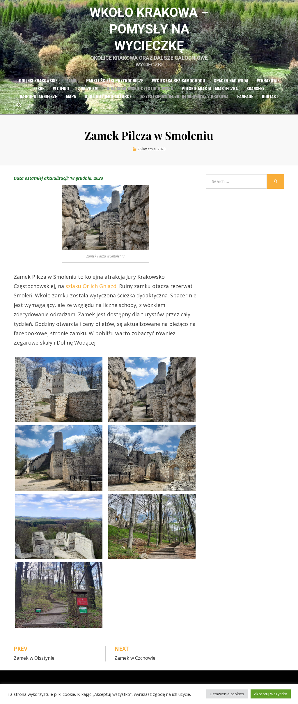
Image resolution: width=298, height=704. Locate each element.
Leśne (38, 88)
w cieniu (61, 88)
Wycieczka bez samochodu (178, 80)
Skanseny (255, 88)
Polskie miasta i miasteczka (210, 88)
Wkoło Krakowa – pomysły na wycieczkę (149, 29)
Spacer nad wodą (231, 80)
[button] (58, 389)
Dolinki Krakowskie (38, 80)
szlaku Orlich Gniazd (90, 286)
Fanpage (245, 96)
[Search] (18, 104)
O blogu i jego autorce (108, 96)
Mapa (71, 96)
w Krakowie (268, 80)
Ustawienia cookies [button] (227, 693)
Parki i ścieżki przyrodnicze (114, 80)
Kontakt (270, 96)
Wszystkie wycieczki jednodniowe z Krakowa (184, 96)
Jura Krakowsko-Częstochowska (140, 88)
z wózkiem (88, 88)
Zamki (71, 80)
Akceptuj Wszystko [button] (270, 693)
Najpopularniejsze (38, 96)
